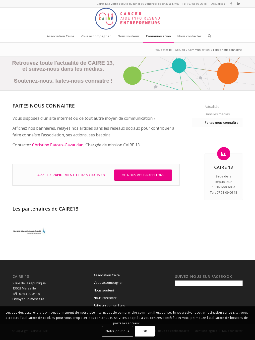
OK (144, 331)
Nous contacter (105, 297)
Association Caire (107, 275)
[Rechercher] (208, 36)
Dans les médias (217, 114)
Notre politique (117, 331)
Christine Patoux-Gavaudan (57, 145)
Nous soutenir (104, 290)
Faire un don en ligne (109, 305)
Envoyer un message (28, 299)
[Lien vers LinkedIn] (239, 3)
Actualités (218, 3)
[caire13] (127, 19)
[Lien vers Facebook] (231, 3)
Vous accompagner (108, 282)
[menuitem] (217, 3)
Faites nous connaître (222, 122)
